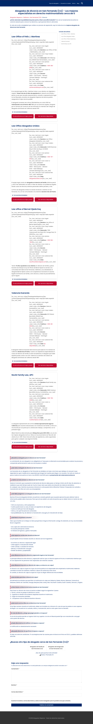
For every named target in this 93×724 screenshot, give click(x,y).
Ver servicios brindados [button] (20, 112)
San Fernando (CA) (35, 17)
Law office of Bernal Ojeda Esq (68, 39)
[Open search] (82, 3)
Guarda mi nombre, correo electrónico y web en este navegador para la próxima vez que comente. (41, 701)
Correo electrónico (17, 692)
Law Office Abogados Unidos (68, 36)
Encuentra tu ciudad (66, 3)
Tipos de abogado (53, 3)
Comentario (15, 669)
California (26, 17)
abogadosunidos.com (35, 178)
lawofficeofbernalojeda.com (37, 262)
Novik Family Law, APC (66, 43)
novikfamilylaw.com (35, 420)
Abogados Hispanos (16, 17)
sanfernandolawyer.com (36, 87)
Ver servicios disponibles (45, 116)
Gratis (73, 3)
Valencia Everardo (65, 41)
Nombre (14, 685)
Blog (78, 3)
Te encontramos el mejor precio (22, 116)
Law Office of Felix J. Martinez (68, 34)
